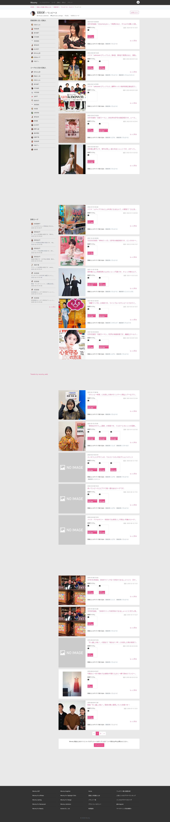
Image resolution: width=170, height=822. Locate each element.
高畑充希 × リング (110, 445)
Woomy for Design (65, 800)
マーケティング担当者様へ (124, 808)
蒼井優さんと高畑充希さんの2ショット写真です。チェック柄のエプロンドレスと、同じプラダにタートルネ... (112, 272)
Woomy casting (37, 800)
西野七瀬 (36, 129)
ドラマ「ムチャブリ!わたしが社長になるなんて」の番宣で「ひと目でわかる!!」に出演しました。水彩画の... (112, 209)
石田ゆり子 (37, 57)
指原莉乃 (36, 100)
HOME (32, 7)
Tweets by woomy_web (39, 374)
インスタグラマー (45, 2)
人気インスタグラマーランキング (126, 795)
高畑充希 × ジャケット (94, 479)
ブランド (70, 2)
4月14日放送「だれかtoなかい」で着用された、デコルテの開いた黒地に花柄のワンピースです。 (112, 24)
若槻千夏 (36, 265)
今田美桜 (36, 92)
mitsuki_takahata (43, 15)
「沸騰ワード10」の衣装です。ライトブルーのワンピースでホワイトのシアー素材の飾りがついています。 (112, 303)
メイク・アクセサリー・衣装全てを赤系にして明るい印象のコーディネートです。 (112, 519)
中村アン (36, 61)
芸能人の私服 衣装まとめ (44, 7)
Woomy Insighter (65, 791)
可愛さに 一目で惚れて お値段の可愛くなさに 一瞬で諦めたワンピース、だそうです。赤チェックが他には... (112, 674)
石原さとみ (37, 24)
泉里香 (36, 149)
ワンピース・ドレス (67, 7)
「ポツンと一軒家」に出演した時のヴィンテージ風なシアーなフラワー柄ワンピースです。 (112, 395)
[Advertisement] (99, 189)
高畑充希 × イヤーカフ (122, 445)
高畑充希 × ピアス (110, 137)
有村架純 (36, 41)
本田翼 (36, 121)
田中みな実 (37, 53)
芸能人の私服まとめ (94, 795)
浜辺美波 (36, 273)
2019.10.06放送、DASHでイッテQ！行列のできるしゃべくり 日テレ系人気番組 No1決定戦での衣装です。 (112, 580)
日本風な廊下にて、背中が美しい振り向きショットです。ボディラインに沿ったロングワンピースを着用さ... (112, 149)
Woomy (33, 2)
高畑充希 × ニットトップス (126, 291)
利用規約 (91, 808)
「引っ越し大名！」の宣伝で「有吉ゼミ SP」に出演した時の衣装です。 (112, 642)
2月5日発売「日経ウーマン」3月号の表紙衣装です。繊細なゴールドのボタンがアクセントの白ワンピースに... (112, 334)
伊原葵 (36, 108)
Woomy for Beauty (37, 808)
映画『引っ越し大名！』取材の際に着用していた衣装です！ (108, 705)
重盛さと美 (37, 76)
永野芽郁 (36, 112)
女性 (67, 15)
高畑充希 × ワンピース (111, 44)
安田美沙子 (37, 232)
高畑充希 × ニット (110, 599)
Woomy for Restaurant (39, 804)
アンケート (99, 745)
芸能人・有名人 (61, 2)
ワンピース (52, 13)
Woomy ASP (36, 791)
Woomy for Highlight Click (68, 795)
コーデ (53, 2)
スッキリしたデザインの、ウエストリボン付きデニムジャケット (110, 457)
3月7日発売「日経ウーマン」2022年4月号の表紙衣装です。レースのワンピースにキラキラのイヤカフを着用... (112, 118)
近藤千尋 (36, 137)
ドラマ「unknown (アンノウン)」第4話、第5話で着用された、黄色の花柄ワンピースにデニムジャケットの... (112, 55)
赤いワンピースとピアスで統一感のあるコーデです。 (106, 488)
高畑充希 (56, 7)
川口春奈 (36, 37)
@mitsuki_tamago (57, 15)
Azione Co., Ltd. (65, 808)
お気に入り (134, 12)
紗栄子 (36, 96)
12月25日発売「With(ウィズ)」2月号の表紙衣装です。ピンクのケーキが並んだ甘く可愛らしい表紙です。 (112, 240)
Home (90, 791)
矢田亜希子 (37, 223)
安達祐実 (36, 28)
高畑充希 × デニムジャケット (126, 75)
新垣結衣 (36, 45)
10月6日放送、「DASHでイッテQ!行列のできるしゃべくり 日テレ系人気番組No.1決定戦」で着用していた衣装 (112, 611)
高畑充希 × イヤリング (111, 323)
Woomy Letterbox (65, 804)
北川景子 (36, 49)
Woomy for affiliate (38, 795)
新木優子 (36, 33)
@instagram (120, 804)
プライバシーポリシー (94, 804)
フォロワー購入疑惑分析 (123, 791)
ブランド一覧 (92, 800)
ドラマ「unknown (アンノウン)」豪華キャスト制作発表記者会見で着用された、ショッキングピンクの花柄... (112, 86)
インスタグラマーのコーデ (124, 800)
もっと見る (133, 40)
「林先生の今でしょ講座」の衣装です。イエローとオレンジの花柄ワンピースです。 (112, 426)
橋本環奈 (36, 133)
